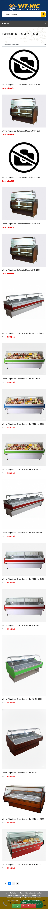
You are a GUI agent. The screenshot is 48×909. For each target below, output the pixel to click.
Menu (6, 23)
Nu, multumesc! (29, 906)
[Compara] (24, 84)
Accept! (16, 906)
